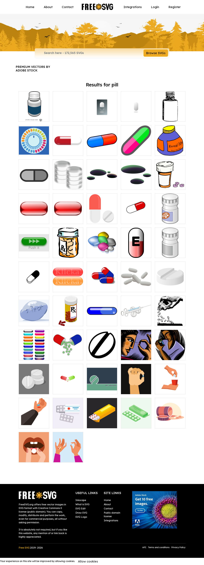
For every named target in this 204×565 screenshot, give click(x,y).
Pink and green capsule (136, 149)
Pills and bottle (166, 185)
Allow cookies (88, 561)
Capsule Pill (130, 219)
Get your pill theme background (102, 388)
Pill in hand (130, 390)
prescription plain (66, 321)
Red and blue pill (100, 151)
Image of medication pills (68, 115)
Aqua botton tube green (34, 252)
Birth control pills (31, 151)
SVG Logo (81, 516)
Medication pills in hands (68, 456)
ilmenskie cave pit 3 (135, 185)
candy (93, 253)
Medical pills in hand (33, 424)
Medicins (95, 219)
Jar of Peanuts (166, 219)
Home (30, 7)
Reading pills (165, 356)
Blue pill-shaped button (102, 320)
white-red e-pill (133, 253)
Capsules (95, 287)
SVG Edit (80, 508)
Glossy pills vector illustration (34, 354)
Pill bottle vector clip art (34, 115)
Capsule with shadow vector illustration (136, 114)
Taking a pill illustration (34, 456)
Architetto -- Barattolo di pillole (68, 252)
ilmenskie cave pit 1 (101, 185)
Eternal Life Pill (166, 151)
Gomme (26, 287)
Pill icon (26, 185)
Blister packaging (100, 424)
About (48, 7)
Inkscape (80, 500)
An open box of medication (170, 422)
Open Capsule (64, 390)
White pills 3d (29, 390)
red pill (26, 219)
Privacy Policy (178, 547)
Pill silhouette (97, 356)
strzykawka (130, 321)
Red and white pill (66, 151)
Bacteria (129, 287)
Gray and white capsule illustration (102, 115)
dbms (59, 185)
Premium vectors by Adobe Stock (33, 68)
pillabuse (163, 321)
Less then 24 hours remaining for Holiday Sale (34, 318)
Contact (67, 7)
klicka (59, 287)
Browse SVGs (155, 53)
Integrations (133, 7)
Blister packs (63, 424)
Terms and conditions (159, 547)
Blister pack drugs (134, 424)
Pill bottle (163, 117)
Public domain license (112, 514)
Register (174, 7)
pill (159, 287)
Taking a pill (165, 390)
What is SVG (82, 504)
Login (155, 7)
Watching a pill (132, 356)
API (144, 547)
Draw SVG (81, 512)
